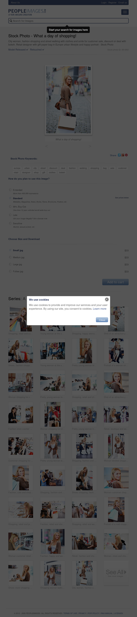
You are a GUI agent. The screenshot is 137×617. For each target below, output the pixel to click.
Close (102, 320)
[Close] (106, 299)
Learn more (99, 309)
